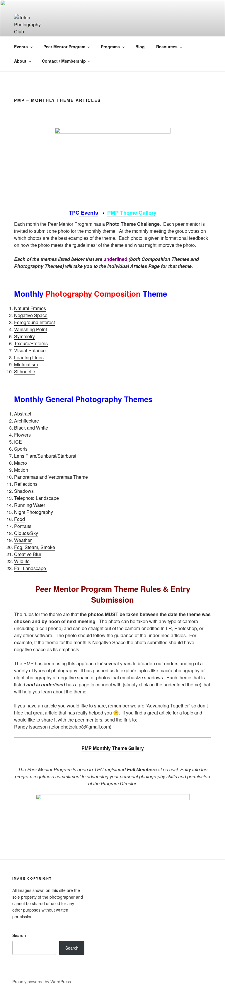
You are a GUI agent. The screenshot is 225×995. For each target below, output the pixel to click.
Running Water (29, 505)
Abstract (22, 413)
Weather (23, 540)
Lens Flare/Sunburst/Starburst (45, 455)
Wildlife (22, 561)
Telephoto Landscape (36, 498)
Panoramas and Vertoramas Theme (51, 476)
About (20, 61)
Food (19, 519)
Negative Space (30, 315)
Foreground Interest (34, 322)
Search (19, 935)
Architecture (26, 420)
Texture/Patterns (31, 343)
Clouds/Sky (26, 533)
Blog (140, 46)
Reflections (26, 484)
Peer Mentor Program (64, 46)
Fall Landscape (30, 568)
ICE (18, 441)
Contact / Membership (64, 61)
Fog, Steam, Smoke (34, 547)
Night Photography (33, 512)
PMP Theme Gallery (131, 212)
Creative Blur (27, 554)
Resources (167, 46)
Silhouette (24, 371)
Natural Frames (30, 308)
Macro (20, 462)
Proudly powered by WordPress (41, 981)
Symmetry (24, 336)
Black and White (31, 427)
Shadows (24, 491)
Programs (110, 46)
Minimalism (26, 364)
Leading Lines (29, 357)
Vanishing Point (30, 329)
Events (21, 46)
